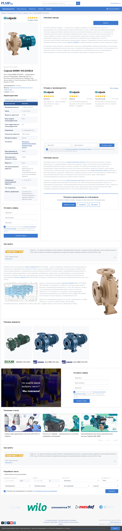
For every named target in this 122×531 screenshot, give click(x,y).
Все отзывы (114, 88)
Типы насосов (21, 9)
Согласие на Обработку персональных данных (78, 149)
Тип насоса (65, 478)
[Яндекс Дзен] (2, 524)
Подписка (32, 9)
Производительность (10, 478)
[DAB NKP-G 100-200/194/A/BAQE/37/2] (18, 342)
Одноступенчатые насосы (100, 170)
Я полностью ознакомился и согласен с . (31, 491)
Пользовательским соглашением (45, 491)
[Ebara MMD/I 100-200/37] (47, 342)
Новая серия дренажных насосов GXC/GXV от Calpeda (22, 435)
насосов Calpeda (68, 283)
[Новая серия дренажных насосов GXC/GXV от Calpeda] (23, 423)
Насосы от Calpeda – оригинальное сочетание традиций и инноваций (61, 435)
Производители (8, 9)
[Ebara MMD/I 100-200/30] (75, 342)
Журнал (40, 9)
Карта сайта (53, 522)
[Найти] (78, 3)
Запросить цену (69, 205)
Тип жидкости (105, 478)
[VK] (5, 524)
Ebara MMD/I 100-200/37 (52, 362)
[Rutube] (8, 524)
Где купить (94, 205)
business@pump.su (115, 522)
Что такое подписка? (51, 520)
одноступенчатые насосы (76, 162)
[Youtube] (11, 524)
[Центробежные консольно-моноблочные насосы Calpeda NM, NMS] (99, 423)
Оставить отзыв (33, 20)
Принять (115, 528)
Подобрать (82, 205)
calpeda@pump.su (115, 3)
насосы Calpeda (73, 42)
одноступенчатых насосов (75, 180)
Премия (48, 9)
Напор (35, 478)
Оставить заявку (82, 401)
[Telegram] (14, 524)
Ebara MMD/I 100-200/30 (81, 362)
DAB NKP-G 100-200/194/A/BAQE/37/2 (24, 362)
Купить (105, 23)
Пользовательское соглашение (67, 520)
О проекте (46, 522)
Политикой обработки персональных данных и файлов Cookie (88, 528)
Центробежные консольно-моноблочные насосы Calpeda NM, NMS (97, 435)
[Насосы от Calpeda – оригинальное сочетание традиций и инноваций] (61, 423)
